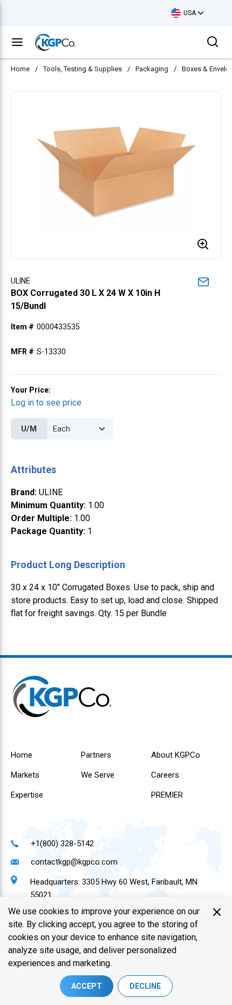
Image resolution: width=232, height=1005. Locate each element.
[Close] (216, 912)
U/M (29, 429)
